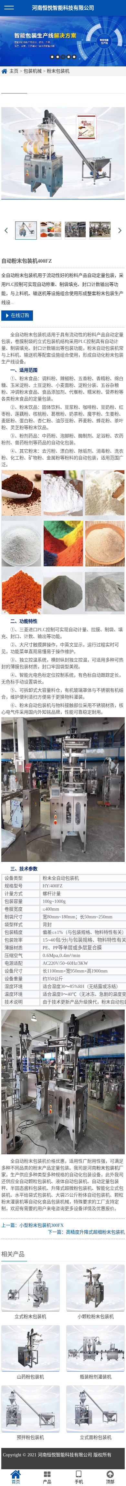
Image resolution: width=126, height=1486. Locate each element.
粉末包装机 (58, 71)
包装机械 (33, 71)
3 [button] (63, 57)
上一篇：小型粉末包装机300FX (32, 1225)
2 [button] (58, 57)
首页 (16, 1481)
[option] (63, 41)
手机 (79, 1481)
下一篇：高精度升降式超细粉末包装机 (86, 1232)
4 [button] (69, 57)
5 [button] (74, 57)
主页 (13, 71)
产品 (47, 1481)
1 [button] (52, 57)
